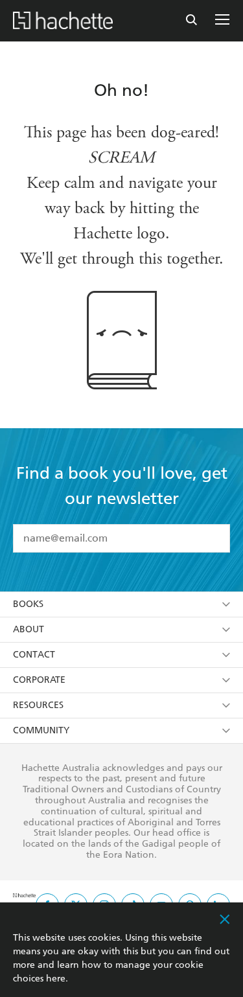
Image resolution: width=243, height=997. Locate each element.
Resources (38, 705)
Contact (34, 654)
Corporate (39, 679)
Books (28, 604)
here (55, 978)
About (28, 629)
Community (41, 730)
